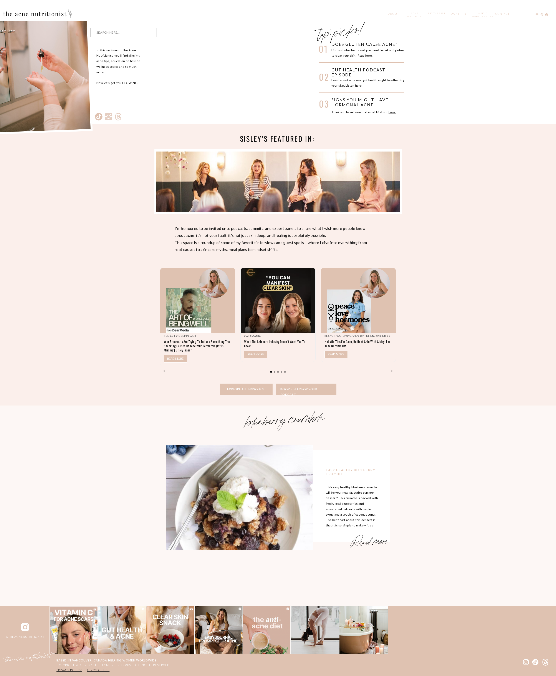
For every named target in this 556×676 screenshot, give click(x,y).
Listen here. (354, 85)
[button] (271, 372)
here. (392, 112)
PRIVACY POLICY (69, 670)
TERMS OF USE (98, 670)
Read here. (365, 55)
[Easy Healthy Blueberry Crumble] (239, 497)
